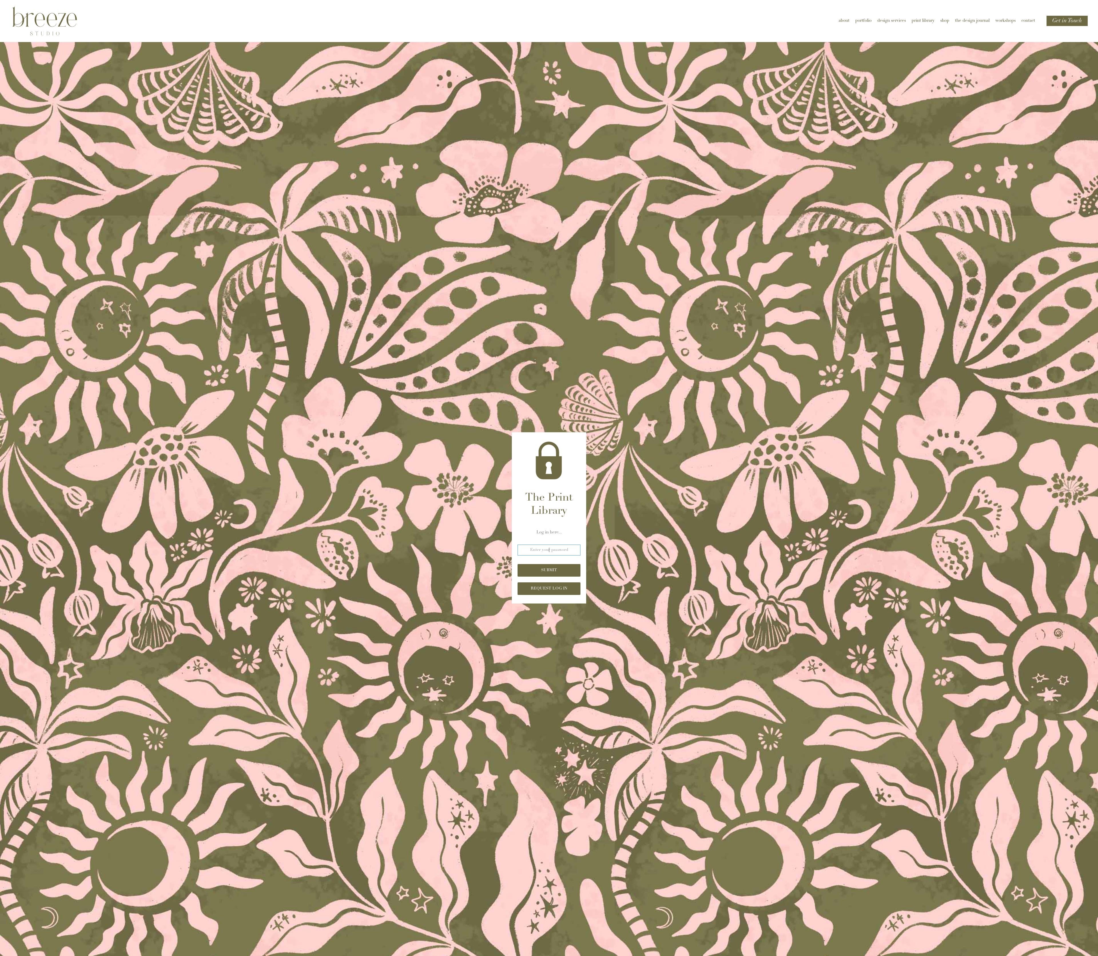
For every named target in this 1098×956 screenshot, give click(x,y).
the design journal (972, 21)
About (844, 21)
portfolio (863, 21)
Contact (1028, 21)
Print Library (923, 21)
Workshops (1005, 21)
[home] (53, 21)
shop (944, 21)
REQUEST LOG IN (549, 588)
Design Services (891, 21)
